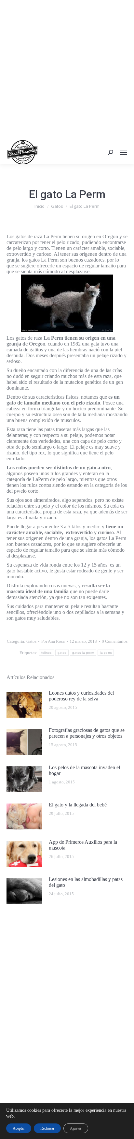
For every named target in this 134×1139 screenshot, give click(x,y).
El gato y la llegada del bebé (78, 804)
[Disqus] (67, 1015)
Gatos (31, 641)
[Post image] (24, 705)
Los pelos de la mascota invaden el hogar (84, 770)
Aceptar (19, 1128)
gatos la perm (83, 652)
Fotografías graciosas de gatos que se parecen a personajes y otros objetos (87, 733)
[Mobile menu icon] (123, 152)
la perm (106, 652)
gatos (62, 652)
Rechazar (47, 1128)
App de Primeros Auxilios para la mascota (83, 845)
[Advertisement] (67, 70)
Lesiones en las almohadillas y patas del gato (86, 882)
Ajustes (76, 1128)
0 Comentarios (114, 641)
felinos (46, 652)
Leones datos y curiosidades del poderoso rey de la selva (81, 695)
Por (53, 641)
